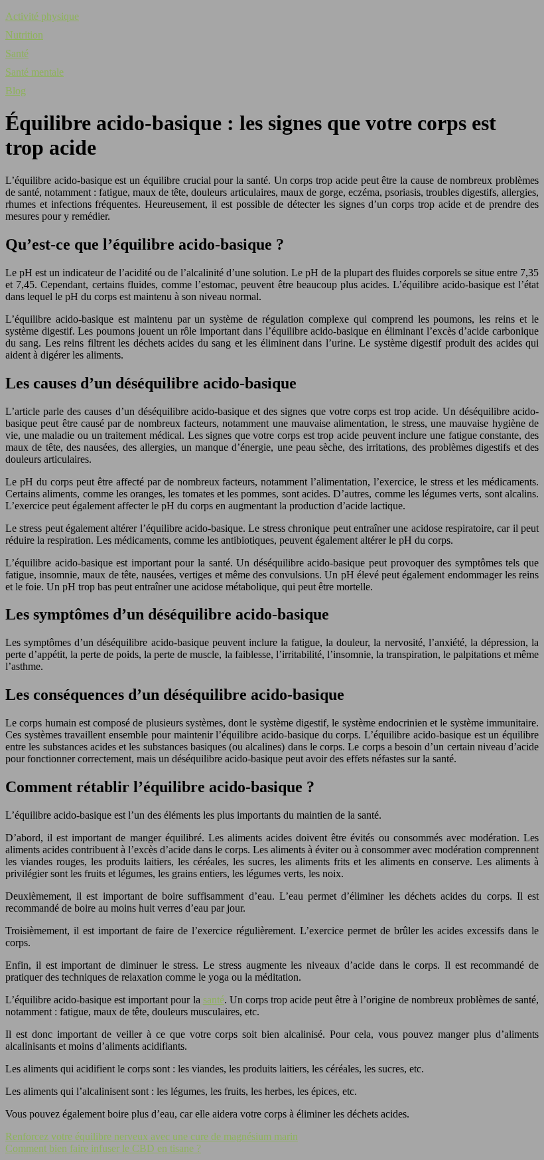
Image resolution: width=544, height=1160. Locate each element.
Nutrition (24, 35)
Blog (15, 90)
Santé (17, 53)
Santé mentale (34, 72)
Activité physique (42, 16)
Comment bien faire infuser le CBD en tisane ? (103, 1148)
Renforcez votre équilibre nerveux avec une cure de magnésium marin (151, 1136)
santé (213, 999)
